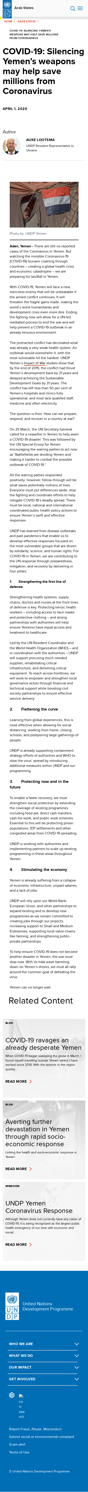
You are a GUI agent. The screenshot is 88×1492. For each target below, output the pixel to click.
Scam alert (17, 1444)
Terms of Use (19, 1452)
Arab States (24, 8)
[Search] (21, 1406)
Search (73, 8)
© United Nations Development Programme (39, 1471)
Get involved (22, 1379)
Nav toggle (80, 8)
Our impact (20, 1367)
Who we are (21, 1343)
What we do (21, 1355)
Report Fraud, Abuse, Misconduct (35, 1429)
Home (8, 21)
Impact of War (34, 363)
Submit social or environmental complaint (41, 1436)
